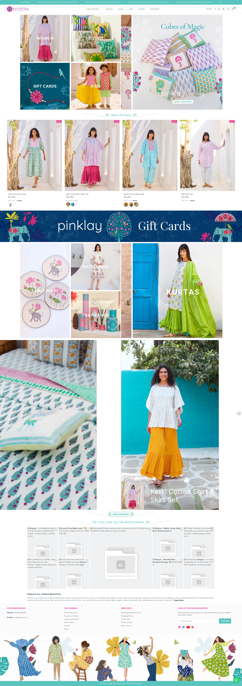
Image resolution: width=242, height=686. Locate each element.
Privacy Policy (126, 622)
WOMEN (109, 9)
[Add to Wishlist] (59, 188)
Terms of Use (126, 626)
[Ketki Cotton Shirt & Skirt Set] (92, 155)
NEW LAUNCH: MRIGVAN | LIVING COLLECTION (107, 2)
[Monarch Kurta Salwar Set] (149, 155)
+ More (19, 201)
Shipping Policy (127, 616)
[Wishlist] (228, 9)
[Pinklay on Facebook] (183, 627)
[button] (233, 9)
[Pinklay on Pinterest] (193, 627)
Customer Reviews (71, 619)
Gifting (141, 9)
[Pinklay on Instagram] (179, 627)
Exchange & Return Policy (131, 613)
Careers (67, 626)
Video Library (69, 622)
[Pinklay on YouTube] (188, 627)
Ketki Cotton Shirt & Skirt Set (77, 194)
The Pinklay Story (71, 613)
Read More (179, 600)
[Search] (219, 9)
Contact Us (125, 619)
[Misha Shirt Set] (207, 155)
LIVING (121, 9)
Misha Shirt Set (187, 194)
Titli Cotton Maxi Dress (17, 194)
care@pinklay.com (20, 617)
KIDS (131, 9)
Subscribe (225, 621)
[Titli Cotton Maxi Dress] (34, 155)
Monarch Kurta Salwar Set (134, 194)
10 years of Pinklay (71, 616)
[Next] (219, 62)
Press (66, 629)
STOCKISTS (154, 9)
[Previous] (124, 62)
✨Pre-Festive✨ (92, 9)
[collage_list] (45, 38)
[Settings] (223, 9)
